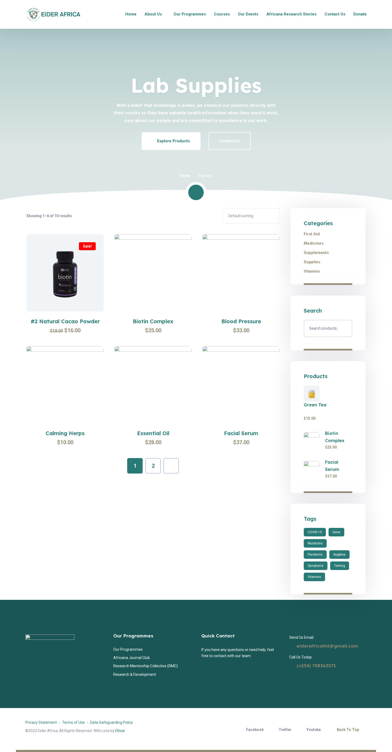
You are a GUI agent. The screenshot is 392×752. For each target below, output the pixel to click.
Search (345, 328)
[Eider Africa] (52, 14)
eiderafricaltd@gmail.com (327, 646)
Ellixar (120, 731)
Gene (336, 532)
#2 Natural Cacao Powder (65, 321)
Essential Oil (153, 433)
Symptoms (315, 566)
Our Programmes (133, 635)
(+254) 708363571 (315, 665)
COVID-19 (315, 532)
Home (185, 175)
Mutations (315, 543)
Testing (339, 566)
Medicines (313, 243)
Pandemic (315, 554)
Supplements (316, 252)
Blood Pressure (241, 321)
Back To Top (348, 729)
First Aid (312, 234)
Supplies (312, 262)
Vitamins (312, 271)
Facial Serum (241, 433)
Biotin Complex (153, 321)
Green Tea (315, 404)
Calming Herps (65, 433)
